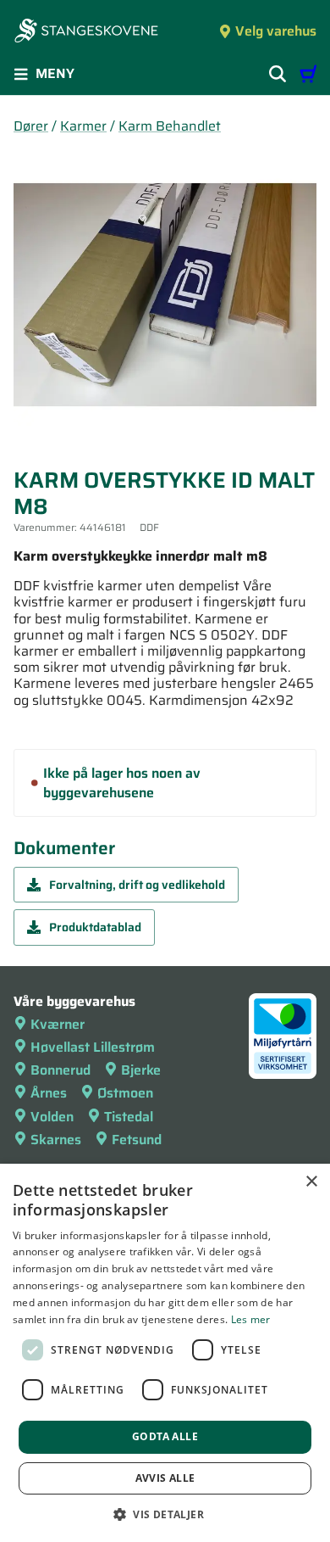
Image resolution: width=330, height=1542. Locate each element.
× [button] (311, 1182)
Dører (31, 126)
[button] (165, 1514)
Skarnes (55, 1139)
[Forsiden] (86, 32)
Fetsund (137, 1139)
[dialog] (165, 1353)
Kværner (57, 1024)
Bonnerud (60, 1070)
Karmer (83, 126)
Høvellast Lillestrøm (92, 1047)
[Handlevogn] (308, 73)
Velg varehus (275, 31)
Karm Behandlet (169, 126)
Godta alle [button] (165, 1436)
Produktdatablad (95, 927)
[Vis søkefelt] (277, 73)
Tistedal (128, 1117)
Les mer (251, 1319)
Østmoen (125, 1093)
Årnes (48, 1093)
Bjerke (141, 1070)
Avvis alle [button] (165, 1478)
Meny (55, 73)
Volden (52, 1117)
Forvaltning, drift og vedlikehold (137, 884)
